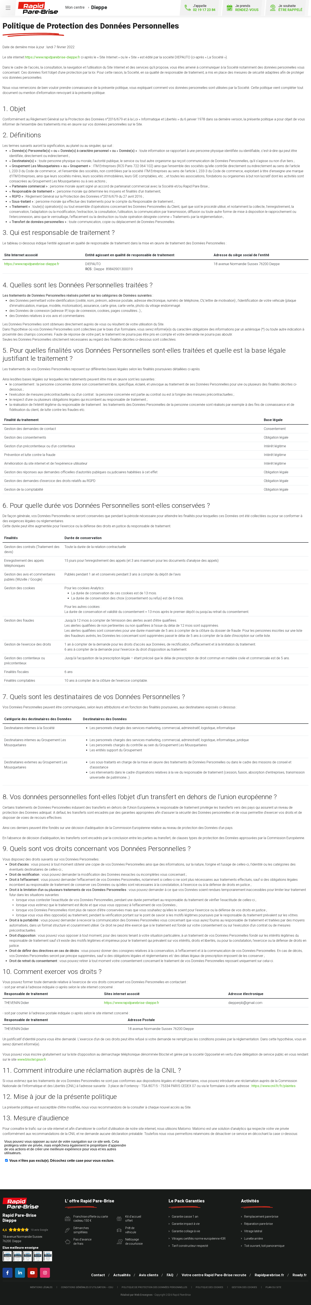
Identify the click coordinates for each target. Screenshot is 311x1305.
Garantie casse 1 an (185, 1216)
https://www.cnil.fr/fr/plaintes (274, 1086)
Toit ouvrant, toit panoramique (264, 1245)
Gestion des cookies (244, 1287)
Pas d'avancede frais (82, 1241)
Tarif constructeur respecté (190, 1245)
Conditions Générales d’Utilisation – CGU (87, 1287)
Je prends (247, 8)
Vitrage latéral (253, 1231)
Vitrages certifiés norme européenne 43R (199, 1238)
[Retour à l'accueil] (21, 1203)
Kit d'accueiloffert (133, 1218)
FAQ (170, 1275)
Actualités (122, 1275)
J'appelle (204, 8)
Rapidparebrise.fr (269, 1275)
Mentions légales (41, 1287)
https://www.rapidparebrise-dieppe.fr (52, 57)
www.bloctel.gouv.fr (31, 1059)
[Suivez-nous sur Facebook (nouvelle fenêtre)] (8, 1273)
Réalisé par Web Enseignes (137, 1294)
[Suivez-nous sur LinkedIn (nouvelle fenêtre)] (21, 1273)
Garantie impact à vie (186, 1223)
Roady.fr (300, 1275)
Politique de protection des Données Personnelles (154, 1287)
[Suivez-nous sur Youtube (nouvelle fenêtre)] (33, 1273)
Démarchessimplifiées (81, 1230)
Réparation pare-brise (258, 1223)
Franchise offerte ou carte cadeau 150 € (90, 1218)
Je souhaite (290, 8)
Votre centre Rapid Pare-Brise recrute (214, 1275)
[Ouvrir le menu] (8, 8)
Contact (98, 1275)
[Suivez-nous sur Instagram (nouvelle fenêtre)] (46, 1273)
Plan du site (273, 1287)
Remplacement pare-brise (261, 1216)
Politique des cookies (209, 1287)
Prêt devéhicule (130, 1230)
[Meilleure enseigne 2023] (47, 1256)
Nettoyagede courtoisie (134, 1241)
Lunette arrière (253, 1238)
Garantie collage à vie (186, 1231)
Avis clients (148, 1275)
